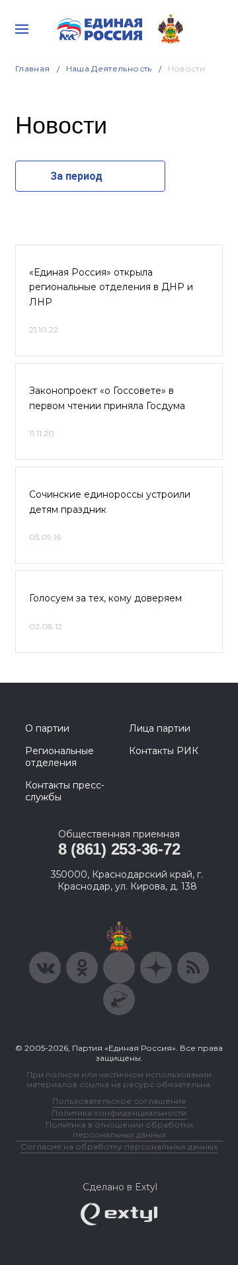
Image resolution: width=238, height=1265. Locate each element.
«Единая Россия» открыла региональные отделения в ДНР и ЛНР (111, 287)
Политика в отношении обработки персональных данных (119, 1129)
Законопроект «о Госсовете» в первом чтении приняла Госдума (107, 398)
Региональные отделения (59, 757)
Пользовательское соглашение (119, 1101)
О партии (47, 728)
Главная (32, 68)
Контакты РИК (163, 751)
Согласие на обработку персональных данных (119, 1146)
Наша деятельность (109, 68)
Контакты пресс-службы (64, 791)
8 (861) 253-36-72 (119, 849)
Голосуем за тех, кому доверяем (105, 598)
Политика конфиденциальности (119, 1113)
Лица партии (159, 728)
